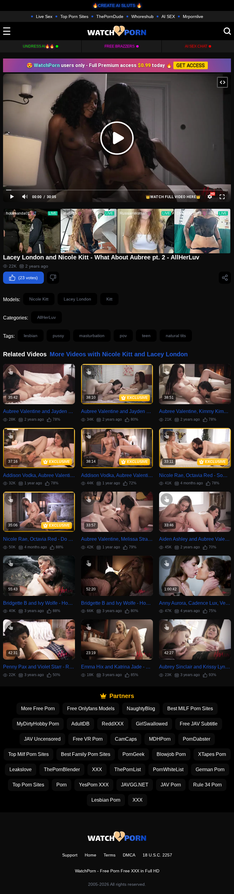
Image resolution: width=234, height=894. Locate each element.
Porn (61, 784)
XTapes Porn (212, 754)
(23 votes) (28, 277)
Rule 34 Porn (207, 784)
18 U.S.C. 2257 (157, 855)
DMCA (129, 855)
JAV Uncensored (42, 739)
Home (90, 855)
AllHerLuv (46, 317)
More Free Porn (38, 708)
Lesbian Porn (105, 800)
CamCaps (126, 739)
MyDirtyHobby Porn (38, 723)
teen (146, 335)
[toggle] (6, 31)
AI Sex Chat (196, 46)
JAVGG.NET (134, 784)
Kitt (109, 299)
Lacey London (77, 299)
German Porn (210, 769)
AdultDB (80, 723)
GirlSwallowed (152, 723)
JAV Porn (171, 784)
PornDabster (196, 739)
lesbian (30, 335)
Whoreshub (142, 16)
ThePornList (127, 769)
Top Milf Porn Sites (28, 754)
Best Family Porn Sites (85, 754)
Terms (109, 855)
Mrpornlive (193, 16)
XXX (97, 769)
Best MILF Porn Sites (190, 708)
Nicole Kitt (38, 299)
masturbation (92, 335)
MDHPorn (160, 739)
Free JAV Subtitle (199, 723)
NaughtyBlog (141, 708)
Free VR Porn (88, 739)
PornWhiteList (168, 769)
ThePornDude (109, 16)
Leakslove (20, 769)
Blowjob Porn (171, 754)
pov (123, 335)
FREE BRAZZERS (120, 46)
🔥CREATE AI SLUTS (114, 5)
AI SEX (168, 16)
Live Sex (44, 16)
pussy (58, 335)
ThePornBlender (62, 769)
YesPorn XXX (94, 784)
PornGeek (133, 754)
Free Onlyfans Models (91, 708)
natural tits (176, 335)
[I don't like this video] (53, 278)
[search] (227, 31)
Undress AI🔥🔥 (38, 46)
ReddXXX (113, 723)
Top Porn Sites (74, 16)
